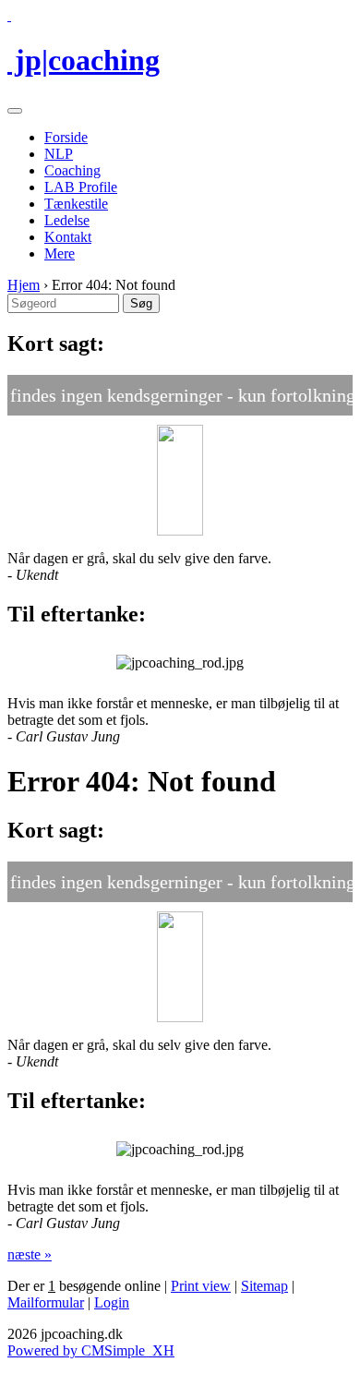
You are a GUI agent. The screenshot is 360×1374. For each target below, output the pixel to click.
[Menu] (14, 111)
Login (111, 1302)
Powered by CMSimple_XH (90, 1350)
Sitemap (264, 1286)
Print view (201, 1286)
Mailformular (45, 1302)
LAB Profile (80, 187)
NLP (58, 154)
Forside (66, 137)
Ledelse (67, 220)
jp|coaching (83, 60)
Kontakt (67, 237)
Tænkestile (76, 203)
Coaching (72, 170)
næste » (29, 1254)
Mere (59, 253)
